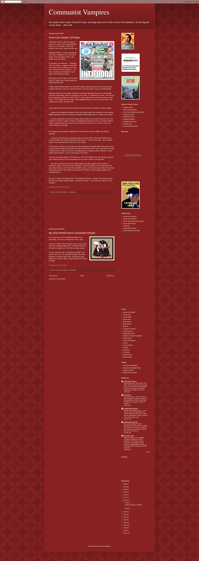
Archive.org (126, 315)
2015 (125, 512)
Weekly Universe (128, 370)
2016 (125, 500)
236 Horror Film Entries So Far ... (133, 410)
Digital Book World (129, 333)
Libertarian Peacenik (130, 422)
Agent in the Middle (129, 312)
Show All (148, 452)
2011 (125, 522)
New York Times (78, 131)
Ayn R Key (127, 395)
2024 (125, 487)
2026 (125, 484)
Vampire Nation (58, 22)
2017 (125, 497)
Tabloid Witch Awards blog (131, 230)
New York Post (80, 108)
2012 (125, 520)
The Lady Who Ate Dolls (130, 126)
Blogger (107, 546)
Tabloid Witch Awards (129, 228)
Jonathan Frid (127, 124)
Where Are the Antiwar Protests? (133, 424)
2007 (125, 533)
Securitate (126, 226)
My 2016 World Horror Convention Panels (72, 233)
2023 (125, 489)
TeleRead (126, 350)
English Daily (127, 338)
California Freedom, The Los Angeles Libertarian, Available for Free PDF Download (134, 439)
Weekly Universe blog (130, 372)
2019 (125, 495)
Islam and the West (129, 396)
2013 (125, 517)
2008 (125, 530)
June (127, 502)
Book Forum (127, 319)
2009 (125, 528)
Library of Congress (129, 340)
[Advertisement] (81, 211)
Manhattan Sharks (55, 53)
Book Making (127, 322)
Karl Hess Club (129, 436)
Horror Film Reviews (129, 223)
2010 (125, 525)
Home (82, 276)
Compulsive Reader (129, 329)
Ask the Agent (127, 317)
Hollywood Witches (129, 119)
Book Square (127, 324)
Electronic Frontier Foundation (132, 336)
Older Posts (110, 276)
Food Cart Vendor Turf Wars (64, 37)
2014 (125, 514)
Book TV (125, 326)
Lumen (125, 343)
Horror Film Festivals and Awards (133, 112)
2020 (125, 492)
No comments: (72, 192)
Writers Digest (127, 357)
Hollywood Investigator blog (131, 368)
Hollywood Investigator (130, 365)
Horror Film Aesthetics (124, 22)
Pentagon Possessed (129, 121)
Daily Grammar (128, 331)
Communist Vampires (79, 11)
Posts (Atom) (61, 279)
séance (82, 248)
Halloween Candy (128, 114)
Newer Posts (53, 276)
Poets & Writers (128, 345)
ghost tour (62, 248)
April (126, 508)
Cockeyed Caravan (130, 381)
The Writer (126, 352)
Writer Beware (127, 354)
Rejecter (125, 347)
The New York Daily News (69, 78)
